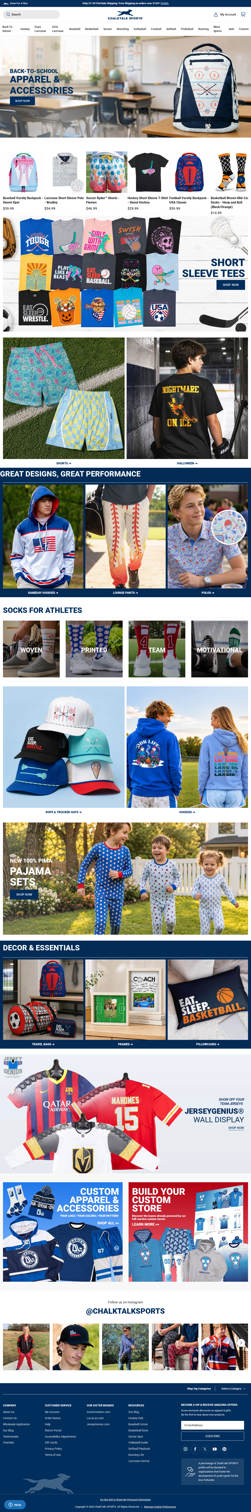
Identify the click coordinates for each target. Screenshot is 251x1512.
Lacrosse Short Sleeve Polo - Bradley (64, 200)
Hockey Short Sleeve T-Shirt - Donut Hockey (148, 200)
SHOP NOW (22, 100)
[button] (25, 29)
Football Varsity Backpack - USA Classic (189, 200)
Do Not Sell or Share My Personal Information (125, 1499)
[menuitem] (224, 14)
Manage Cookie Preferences (160, 1506)
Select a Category (231, 1388)
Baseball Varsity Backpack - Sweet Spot (23, 200)
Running (203, 29)
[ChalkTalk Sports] (125, 14)
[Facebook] (195, 1449)
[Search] (8, 14)
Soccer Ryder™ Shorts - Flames (102, 200)
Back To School (7, 29)
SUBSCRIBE (212, 1436)
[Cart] (243, 14)
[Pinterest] (224, 1449)
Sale (231, 29)
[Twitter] (205, 1449)
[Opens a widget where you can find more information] (15, 1505)
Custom (244, 29)
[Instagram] (185, 1449)
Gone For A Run (19, 3)
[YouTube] (214, 1449)
